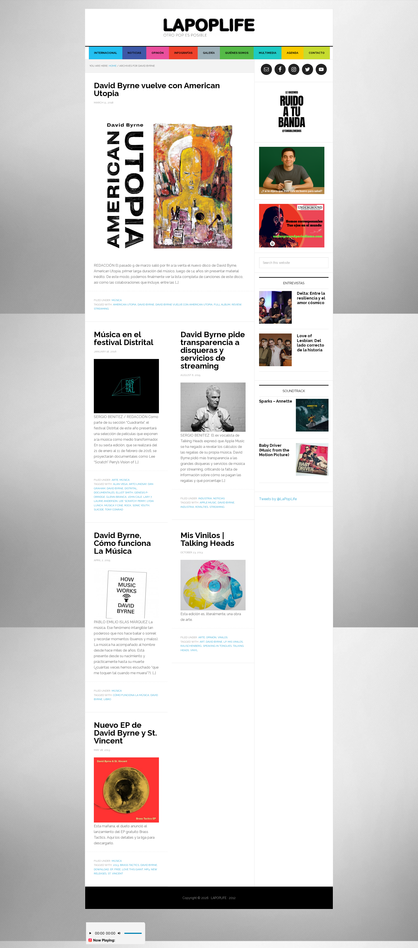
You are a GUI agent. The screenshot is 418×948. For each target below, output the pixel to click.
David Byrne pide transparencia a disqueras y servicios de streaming (212, 350)
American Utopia (124, 304)
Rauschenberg (191, 645)
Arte (115, 479)
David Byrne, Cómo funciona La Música (122, 543)
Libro (107, 699)
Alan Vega (120, 484)
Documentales (104, 492)
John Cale (135, 496)
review (236, 304)
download (101, 869)
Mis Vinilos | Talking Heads (207, 539)
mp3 (147, 869)
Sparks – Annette (275, 401)
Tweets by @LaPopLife (278, 499)
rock (127, 505)
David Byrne (146, 304)
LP (225, 641)
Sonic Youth (141, 505)
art (202, 641)
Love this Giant (132, 869)
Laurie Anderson (106, 501)
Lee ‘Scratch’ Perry (132, 501)
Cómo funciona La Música (131, 695)
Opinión (211, 637)
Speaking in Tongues (217, 645)
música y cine (113, 505)
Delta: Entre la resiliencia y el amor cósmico (311, 298)
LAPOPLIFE (209, 27)
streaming (101, 308)
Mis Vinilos (235, 641)
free (117, 869)
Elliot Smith (124, 492)
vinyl (194, 650)
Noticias (219, 498)
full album (222, 304)
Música (117, 300)
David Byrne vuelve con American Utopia (157, 89)
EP (111, 869)
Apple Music (208, 502)
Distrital (131, 488)
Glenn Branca (116, 496)
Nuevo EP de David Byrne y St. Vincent (125, 732)
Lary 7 (147, 496)
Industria (205, 498)
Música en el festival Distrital (123, 338)
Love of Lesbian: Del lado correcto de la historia (310, 342)
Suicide (99, 509)
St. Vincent (115, 873)
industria (187, 506)
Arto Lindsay (138, 484)
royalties (201, 506)
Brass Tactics (129, 865)
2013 (116, 865)
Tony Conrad (114, 509)
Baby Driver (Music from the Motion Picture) (274, 450)
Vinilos (223, 637)
